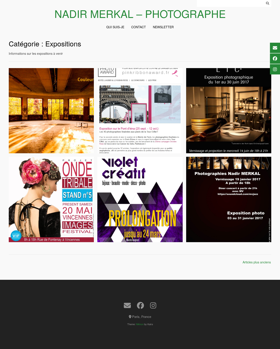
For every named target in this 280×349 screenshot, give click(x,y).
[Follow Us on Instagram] (153, 305)
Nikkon (140, 324)
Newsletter (163, 27)
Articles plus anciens (257, 262)
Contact (138, 27)
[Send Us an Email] (127, 305)
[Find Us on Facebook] (140, 305)
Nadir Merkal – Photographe (140, 13)
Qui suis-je (115, 27)
